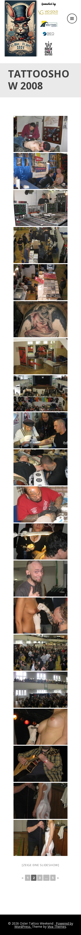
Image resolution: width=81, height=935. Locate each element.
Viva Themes (56, 926)
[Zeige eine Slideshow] (40, 865)
